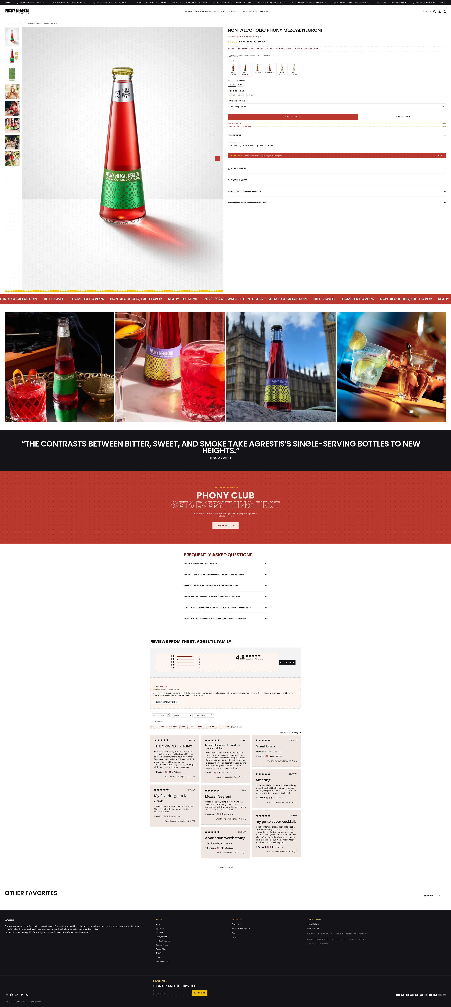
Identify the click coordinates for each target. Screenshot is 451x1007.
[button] (434, 11)
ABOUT (263, 11)
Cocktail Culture (313, 924)
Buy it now (403, 117)
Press (234, 933)
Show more (236, 727)
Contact (234, 937)
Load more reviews (225, 867)
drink (162, 727)
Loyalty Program (161, 937)
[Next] (444, 895)
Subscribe (199, 993)
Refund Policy (161, 949)
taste (153, 727)
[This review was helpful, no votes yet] (188, 776)
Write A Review (287, 662)
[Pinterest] (26, 994)
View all (428, 895)
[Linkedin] (21, 994)
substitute (172, 727)
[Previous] (439, 895)
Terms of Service (162, 945)
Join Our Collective (162, 961)
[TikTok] (16, 994)
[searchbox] (158, 715)
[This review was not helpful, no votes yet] (193, 776)
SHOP (187, 11)
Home (158, 924)
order (191, 727)
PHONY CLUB (219, 11)
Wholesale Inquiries (163, 941)
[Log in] (439, 11)
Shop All (159, 953)
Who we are (236, 924)
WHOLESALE (234, 11)
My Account (160, 929)
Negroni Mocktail (313, 928)
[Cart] (444, 11)
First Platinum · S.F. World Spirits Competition (335, 939)
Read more (185, 767)
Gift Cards (159, 933)
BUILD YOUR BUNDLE (203, 11)
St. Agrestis (9, 919)
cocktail (211, 727)
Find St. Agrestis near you (241, 928)
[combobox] (182, 715)
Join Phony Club (225, 525)
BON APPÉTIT (220, 458)
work (183, 727)
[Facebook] (11, 994)
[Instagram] (6, 994)
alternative (224, 727)
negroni (200, 727)
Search (158, 957)
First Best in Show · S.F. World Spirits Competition (337, 934)
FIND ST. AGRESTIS (249, 11)
